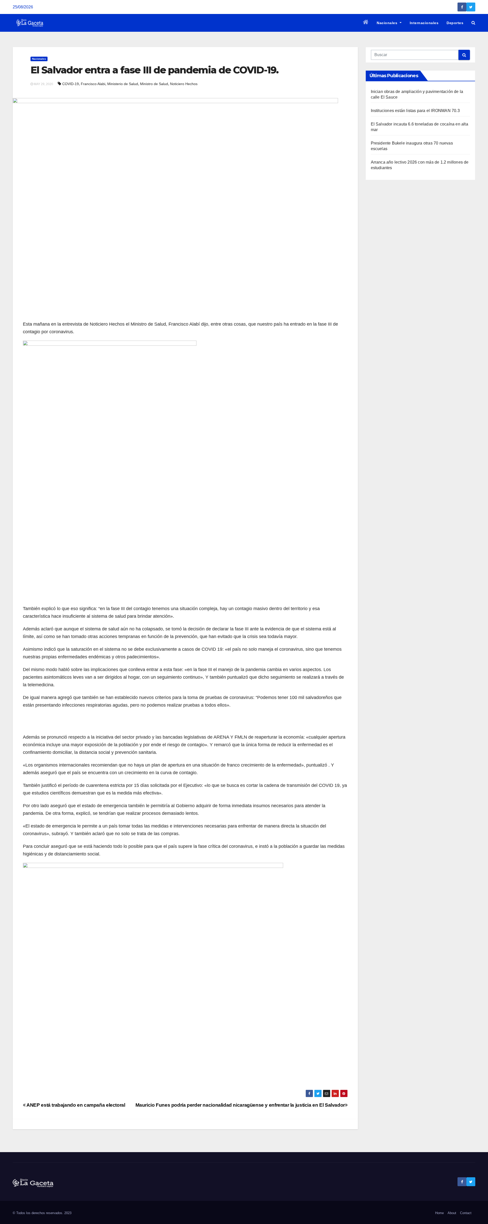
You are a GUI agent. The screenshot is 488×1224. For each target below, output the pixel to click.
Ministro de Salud (154, 84)
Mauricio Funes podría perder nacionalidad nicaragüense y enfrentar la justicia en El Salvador (240, 1105)
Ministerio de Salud (122, 84)
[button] (473, 23)
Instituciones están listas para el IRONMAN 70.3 (415, 110)
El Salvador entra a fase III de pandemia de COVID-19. (154, 70)
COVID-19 (70, 84)
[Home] (366, 23)
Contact (465, 1213)
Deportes (455, 23)
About (452, 1213)
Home (439, 1213)
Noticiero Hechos (183, 84)
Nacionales (388, 23)
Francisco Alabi (93, 84)
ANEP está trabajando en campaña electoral (75, 1105)
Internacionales (424, 23)
